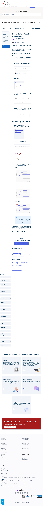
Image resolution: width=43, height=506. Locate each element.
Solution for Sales (25, 444)
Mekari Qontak (3, 440)
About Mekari (3, 466)
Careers (2, 470)
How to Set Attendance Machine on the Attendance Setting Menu (20, 263)
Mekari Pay (3, 448)
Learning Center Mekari (19, 38)
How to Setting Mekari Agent (18, 260)
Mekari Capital (3, 449)
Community (24, 458)
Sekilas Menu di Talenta (17, 250)
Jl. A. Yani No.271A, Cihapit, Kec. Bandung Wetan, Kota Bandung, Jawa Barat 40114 (13, 483)
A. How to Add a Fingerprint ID (5, 37)
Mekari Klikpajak (4, 447)
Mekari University (4, 452)
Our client (3, 469)
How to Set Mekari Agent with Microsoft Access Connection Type (20, 269)
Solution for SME (25, 439)
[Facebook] (21, 231)
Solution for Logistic (25, 448)
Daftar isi (2, 502)
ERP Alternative (24, 449)
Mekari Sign (3, 442)
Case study (3, 455)
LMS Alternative (24, 450)
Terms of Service (4, 473)
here (28, 50)
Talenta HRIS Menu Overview (18, 267)
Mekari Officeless (4, 445)
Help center (24, 455)
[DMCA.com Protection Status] (39, 496)
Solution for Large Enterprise (27, 440)
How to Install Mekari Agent (17, 265)
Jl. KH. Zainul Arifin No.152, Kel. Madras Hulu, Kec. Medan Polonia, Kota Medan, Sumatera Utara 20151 (16, 486)
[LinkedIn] (24, 231)
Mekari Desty (3, 450)
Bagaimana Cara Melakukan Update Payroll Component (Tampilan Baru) (21, 255)
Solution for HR (24, 442)
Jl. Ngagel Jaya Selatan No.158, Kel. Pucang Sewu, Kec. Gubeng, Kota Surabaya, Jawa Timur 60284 (16, 480)
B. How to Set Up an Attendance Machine (6, 40)
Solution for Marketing (26, 445)
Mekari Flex (3, 443)
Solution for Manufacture (26, 447)
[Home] (6, 3)
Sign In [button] (32, 6)
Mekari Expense (4, 444)
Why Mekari (3, 468)
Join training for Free (20, 42)
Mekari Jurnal (3, 439)
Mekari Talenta (14, 6)
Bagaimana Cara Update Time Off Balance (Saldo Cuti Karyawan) (20, 252)
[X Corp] (22, 231)
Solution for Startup (25, 438)
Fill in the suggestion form (21, 243)
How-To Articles (25, 462)
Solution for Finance (25, 443)
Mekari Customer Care (23, 6)
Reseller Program (25, 460)
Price (9, 6)
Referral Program (25, 459)
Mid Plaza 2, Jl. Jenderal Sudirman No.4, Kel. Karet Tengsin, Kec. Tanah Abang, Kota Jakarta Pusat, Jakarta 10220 (18, 477)
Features (4, 6)
